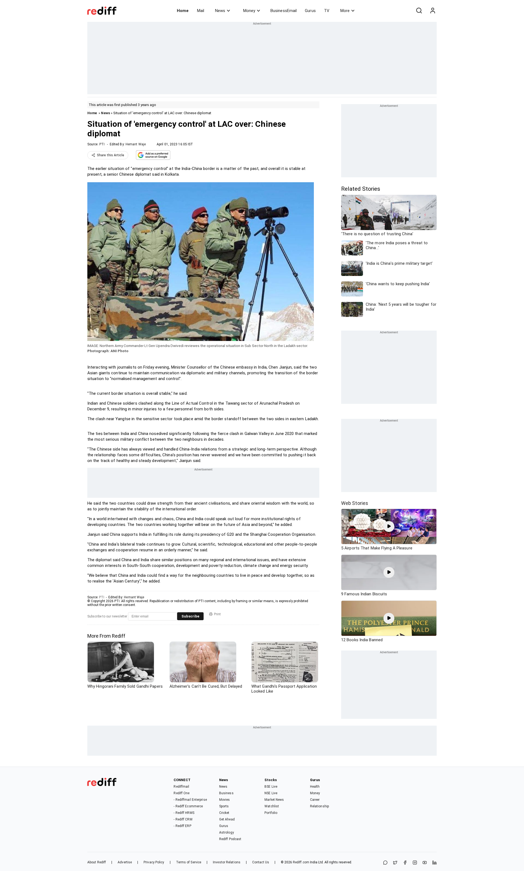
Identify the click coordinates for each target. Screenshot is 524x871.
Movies (224, 800)
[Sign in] (432, 10)
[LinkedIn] (434, 863)
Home (183, 10)
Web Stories (354, 503)
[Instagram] (415, 863)
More (345, 10)
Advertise (125, 862)
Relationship (319, 806)
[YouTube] (424, 863)
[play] (388, 526)
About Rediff (96, 862)
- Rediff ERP (182, 826)
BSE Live (270, 786)
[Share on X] (395, 863)
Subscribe (190, 616)
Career (315, 800)
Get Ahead (227, 819)
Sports (224, 806)
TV (326, 10)
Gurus (310, 10)
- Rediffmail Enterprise (190, 800)
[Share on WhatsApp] (385, 863)
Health (315, 786)
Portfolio (270, 813)
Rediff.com (301, 862)
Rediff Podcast (230, 839)
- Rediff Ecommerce (188, 806)
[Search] (419, 10)
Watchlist (271, 806)
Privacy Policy (154, 862)
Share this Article (110, 155)
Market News (274, 800)
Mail (200, 10)
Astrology (226, 832)
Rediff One (181, 793)
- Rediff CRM (183, 819)
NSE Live (270, 793)
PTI (102, 144)
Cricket (224, 813)
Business (226, 793)
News (220, 10)
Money (249, 10)
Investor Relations (226, 862)
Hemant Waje (136, 144)
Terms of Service (188, 862)
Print (217, 614)
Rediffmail (181, 786)
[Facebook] (405, 863)
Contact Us (260, 862)
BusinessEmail (283, 10)
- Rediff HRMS (184, 813)
